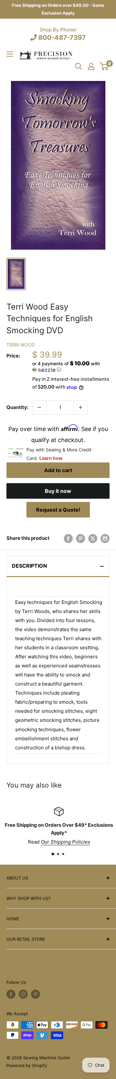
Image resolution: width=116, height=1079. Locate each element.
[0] (104, 66)
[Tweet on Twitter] (92, 538)
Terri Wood (20, 344)
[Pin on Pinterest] (80, 538)
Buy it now (58, 491)
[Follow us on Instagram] (23, 994)
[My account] (91, 66)
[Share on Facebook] (68, 538)
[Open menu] (9, 54)
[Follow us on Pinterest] (35, 994)
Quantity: (17, 407)
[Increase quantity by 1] (80, 407)
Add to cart (58, 470)
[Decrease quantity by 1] (39, 407)
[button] (71, 366)
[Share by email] (105, 538)
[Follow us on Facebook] (10, 994)
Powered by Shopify (26, 1065)
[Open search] (78, 66)
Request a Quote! (58, 509)
